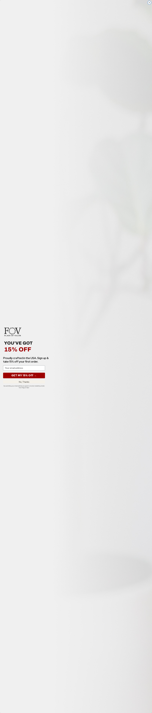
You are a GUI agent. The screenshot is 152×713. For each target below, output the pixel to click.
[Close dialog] (149, 2)
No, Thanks (24, 382)
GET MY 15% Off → (24, 375)
